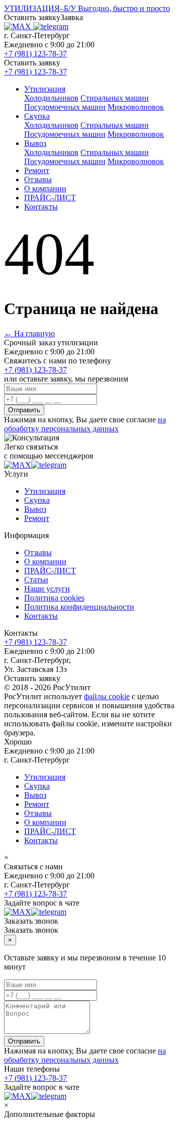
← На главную (29, 333)
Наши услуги (47, 588)
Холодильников (51, 98)
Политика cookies (54, 597)
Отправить (24, 410)
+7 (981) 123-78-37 (35, 53)
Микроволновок (136, 107)
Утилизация (44, 89)
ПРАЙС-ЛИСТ (50, 197)
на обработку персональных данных (85, 424)
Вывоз (35, 143)
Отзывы (38, 179)
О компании (45, 188)
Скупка (37, 116)
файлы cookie (107, 696)
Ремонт (36, 170)
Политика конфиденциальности (79, 607)
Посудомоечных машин (65, 107)
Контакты (41, 206)
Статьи (36, 579)
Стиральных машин (114, 98)
